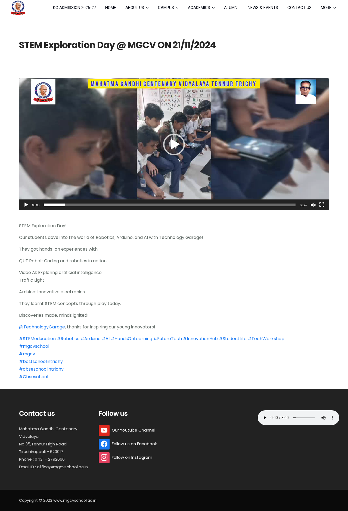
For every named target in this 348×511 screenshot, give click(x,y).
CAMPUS (166, 7)
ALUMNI (231, 7)
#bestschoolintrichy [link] (41, 361)
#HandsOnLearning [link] (131, 338)
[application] (174, 144)
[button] (174, 144)
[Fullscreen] (322, 205)
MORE (326, 7)
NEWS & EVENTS (263, 7)
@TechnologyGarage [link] (42, 327)
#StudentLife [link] (233, 338)
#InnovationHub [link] (200, 338)
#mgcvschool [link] (34, 346)
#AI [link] (106, 338)
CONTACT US (299, 7)
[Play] (26, 205)
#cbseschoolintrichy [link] (41, 369)
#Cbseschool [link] (33, 377)
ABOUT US (134, 7)
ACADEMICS (199, 7)
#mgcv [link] (27, 354)
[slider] (170, 205)
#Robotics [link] (68, 338)
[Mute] (313, 205)
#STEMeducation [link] (37, 338)
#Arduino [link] (90, 338)
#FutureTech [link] (167, 338)
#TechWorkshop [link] (266, 338)
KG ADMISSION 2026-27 (74, 7)
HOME (110, 7)
